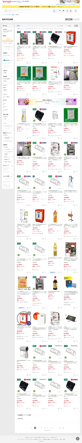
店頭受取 (5, 76)
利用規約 (35, 439)
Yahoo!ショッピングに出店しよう (70, 4)
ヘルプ (78, 4)
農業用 (13, 14)
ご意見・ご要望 (62, 439)
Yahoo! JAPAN (59, 4)
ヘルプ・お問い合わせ (55, 439)
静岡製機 (34, 326)
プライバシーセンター (29, 439)
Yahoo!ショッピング (29, 437)
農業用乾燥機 (7, 19)
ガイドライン (40, 439)
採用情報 (48, 439)
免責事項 (44, 439)
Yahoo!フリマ (54, 437)
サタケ (34, 190)
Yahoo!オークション (46, 437)
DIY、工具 (8, 14)
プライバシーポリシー (21, 439)
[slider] (3, 41)
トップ (3, 14)
